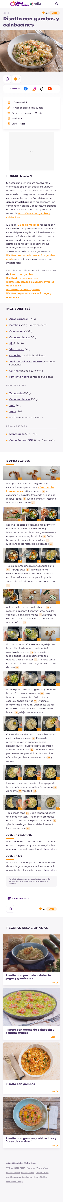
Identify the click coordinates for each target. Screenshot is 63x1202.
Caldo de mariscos (28, 224)
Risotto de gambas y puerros (23, 289)
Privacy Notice (13, 1172)
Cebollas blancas (19, 337)
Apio (12, 405)
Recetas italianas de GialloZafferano (26, 3)
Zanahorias (16, 393)
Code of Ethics (40, 1177)
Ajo (11, 343)
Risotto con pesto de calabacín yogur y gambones (28, 977)
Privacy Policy (27, 1172)
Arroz (6, 13)
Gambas (14, 325)
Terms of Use (42, 1168)
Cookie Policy (42, 1172)
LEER (53, 983)
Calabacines (17, 331)
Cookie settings (13, 1177)
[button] (47, 849)
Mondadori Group (14, 1182)
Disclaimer (27, 1177)
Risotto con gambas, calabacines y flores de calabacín (31, 1140)
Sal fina (14, 370)
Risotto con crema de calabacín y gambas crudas (30, 1031)
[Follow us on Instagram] (34, 88)
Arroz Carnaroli (18, 319)
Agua (12, 411)
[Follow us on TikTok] (42, 88)
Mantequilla (17, 434)
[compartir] (7, 79)
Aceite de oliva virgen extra (26, 361)
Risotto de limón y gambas (22, 278)
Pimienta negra (19, 376)
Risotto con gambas (21, 274)
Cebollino (15, 355)
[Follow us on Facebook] (26, 88)
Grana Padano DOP (21, 440)
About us (31, 1168)
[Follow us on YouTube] (50, 88)
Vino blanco (16, 349)
